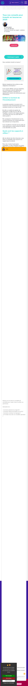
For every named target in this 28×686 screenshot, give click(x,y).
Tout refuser (8, 678)
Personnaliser (9, 680)
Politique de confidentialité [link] (8, 683)
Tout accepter (9, 675)
